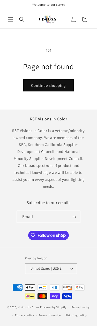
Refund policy (80, 307)
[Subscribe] (74, 217)
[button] (10, 19)
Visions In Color (28, 307)
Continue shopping (48, 85)
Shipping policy (76, 315)
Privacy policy (24, 315)
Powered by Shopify (53, 307)
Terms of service (50, 315)
